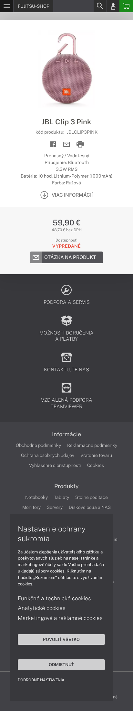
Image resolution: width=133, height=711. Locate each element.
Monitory (31, 507)
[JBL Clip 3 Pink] (66, 68)
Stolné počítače (91, 497)
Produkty (66, 486)
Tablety (61, 497)
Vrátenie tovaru (96, 455)
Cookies (95, 465)
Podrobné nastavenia (41, 680)
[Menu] (6, 6)
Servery (55, 507)
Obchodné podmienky (38, 445)
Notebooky (36, 497)
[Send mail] (66, 144)
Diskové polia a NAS (90, 507)
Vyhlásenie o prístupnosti (55, 465)
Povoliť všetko (61, 639)
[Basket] (126, 6)
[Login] (113, 6)
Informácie (66, 434)
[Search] (99, 6)
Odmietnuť (61, 664)
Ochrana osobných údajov (47, 455)
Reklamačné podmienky (92, 445)
